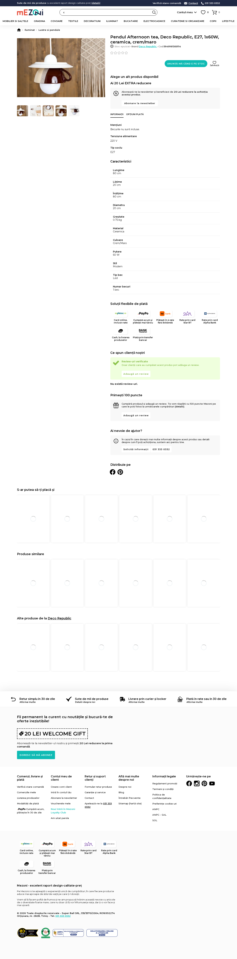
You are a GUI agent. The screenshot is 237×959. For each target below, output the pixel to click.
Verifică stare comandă (167, 3)
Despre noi (124, 786)
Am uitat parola (60, 818)
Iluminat (112, 21)
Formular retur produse (98, 786)
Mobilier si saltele (15, 21)
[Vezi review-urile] (165, 53)
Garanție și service (95, 792)
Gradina (39, 21)
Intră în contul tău (61, 792)
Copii (213, 21)
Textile (73, 21)
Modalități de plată (28, 803)
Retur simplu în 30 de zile (37, 699)
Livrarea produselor (28, 798)
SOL (154, 820)
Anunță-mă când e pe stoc (186, 63)
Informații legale (164, 776)
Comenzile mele (26, 792)
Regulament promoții (164, 783)
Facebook (189, 783)
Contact (193, 3)
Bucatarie (131, 21)
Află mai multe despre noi (128, 778)
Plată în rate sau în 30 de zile (206, 699)
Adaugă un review (136, 373)
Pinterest (204, 783)
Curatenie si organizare (187, 21)
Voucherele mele (61, 803)
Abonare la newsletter (139, 103)
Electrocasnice (154, 21)
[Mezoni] (19, 30)
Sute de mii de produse (91, 699)
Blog (121, 792)
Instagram (197, 783)
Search (154, 12)
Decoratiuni (92, 21)
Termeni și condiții (162, 789)
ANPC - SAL (159, 814)
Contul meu (185, 12)
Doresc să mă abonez (36, 755)
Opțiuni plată (135, 114)
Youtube (212, 783)
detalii (96, 3)
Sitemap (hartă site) (130, 803)
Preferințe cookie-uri (164, 803)
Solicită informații (136, 449)
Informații (117, 114)
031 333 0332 (212, 3)
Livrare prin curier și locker (147, 699)
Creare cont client (61, 786)
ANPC (155, 809)
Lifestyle (228, 21)
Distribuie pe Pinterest (120, 472)
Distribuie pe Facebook (112, 472)
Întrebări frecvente (129, 798)
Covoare (56, 21)
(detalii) (179, 406)
